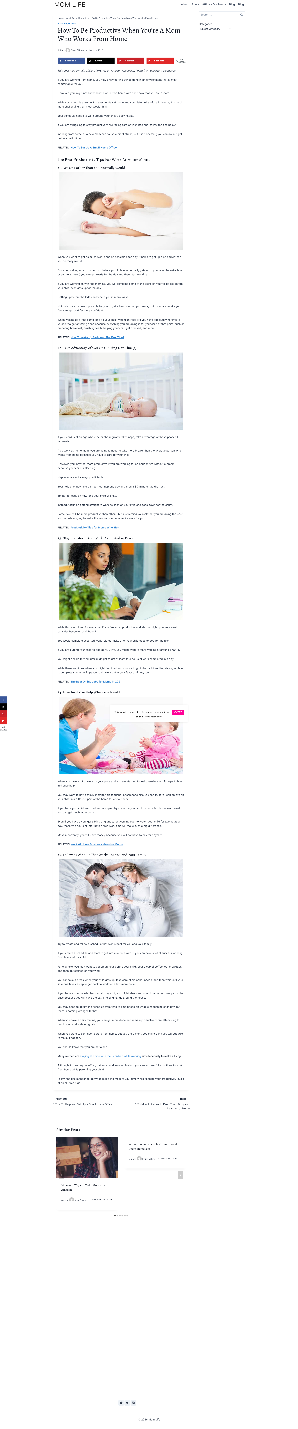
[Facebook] (121, 1403)
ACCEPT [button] (178, 712)
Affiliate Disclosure (214, 4)
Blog (232, 4)
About (184, 4)
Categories (205, 24)
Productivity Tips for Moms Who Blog (95, 527)
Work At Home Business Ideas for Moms (97, 844)
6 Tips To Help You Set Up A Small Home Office (82, 1102)
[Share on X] (3, 706)
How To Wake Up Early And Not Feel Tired (97, 337)
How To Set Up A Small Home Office (94, 147)
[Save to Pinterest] (3, 713)
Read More (150, 716)
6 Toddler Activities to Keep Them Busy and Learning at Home (162, 1104)
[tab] (115, 1215)
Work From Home (67, 23)
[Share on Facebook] (3, 700)
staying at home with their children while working (110, 1056)
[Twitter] (127, 1403)
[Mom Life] (70, 4)
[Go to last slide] (61, 1175)
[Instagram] (133, 1403)
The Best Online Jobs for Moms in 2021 (96, 681)
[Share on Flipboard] (3, 720)
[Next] (180, 1175)
